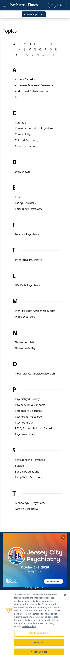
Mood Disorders (25, 316)
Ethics (18, 197)
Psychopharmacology (28, 416)
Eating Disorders (25, 203)
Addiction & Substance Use (31, 91)
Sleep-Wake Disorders (28, 477)
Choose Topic (31, 14)
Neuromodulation (26, 342)
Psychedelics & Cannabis (30, 405)
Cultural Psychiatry (26, 140)
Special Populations (27, 471)
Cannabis (20, 122)
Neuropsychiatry (25, 348)
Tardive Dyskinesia (26, 509)
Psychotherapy (24, 422)
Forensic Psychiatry (27, 234)
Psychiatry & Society (27, 399)
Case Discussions (25, 146)
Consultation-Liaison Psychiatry (34, 128)
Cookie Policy (29, 626)
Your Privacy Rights (39, 633)
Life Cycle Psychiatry (27, 285)
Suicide (19, 465)
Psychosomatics (25, 434)
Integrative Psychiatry (28, 260)
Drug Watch (22, 171)
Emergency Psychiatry (28, 209)
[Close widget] (63, 537)
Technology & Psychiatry (30, 503)
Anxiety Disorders (26, 79)
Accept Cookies (39, 651)
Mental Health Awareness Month (35, 311)
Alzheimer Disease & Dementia (34, 85)
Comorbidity (22, 134)
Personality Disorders (28, 411)
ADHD (18, 97)
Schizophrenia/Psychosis (30, 460)
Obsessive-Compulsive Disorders (35, 373)
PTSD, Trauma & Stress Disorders (35, 428)
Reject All (39, 642)
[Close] (64, 595)
